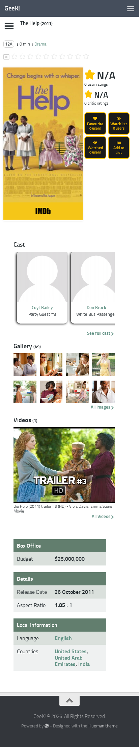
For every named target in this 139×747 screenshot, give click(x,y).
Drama (40, 44)
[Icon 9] (78, 57)
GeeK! (12, 8)
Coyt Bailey (42, 307)
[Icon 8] (70, 57)
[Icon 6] (54, 57)
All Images (100, 407)
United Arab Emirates (69, 661)
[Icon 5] (46, 57)
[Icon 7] (62, 57)
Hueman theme (103, 725)
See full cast (98, 333)
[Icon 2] (23, 57)
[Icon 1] (14, 57)
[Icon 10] (86, 57)
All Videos (101, 516)
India (84, 664)
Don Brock (96, 307)
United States (71, 651)
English (63, 638)
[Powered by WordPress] (47, 726)
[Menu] (130, 8)
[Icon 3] (30, 57)
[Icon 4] (38, 57)
